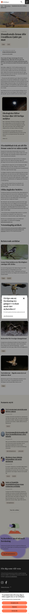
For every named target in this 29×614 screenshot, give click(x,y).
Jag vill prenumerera (8, 316)
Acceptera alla (14, 603)
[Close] (23, 298)
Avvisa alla (14, 611)
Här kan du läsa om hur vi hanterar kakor (11, 599)
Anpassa (14, 607)
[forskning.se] (4, 2)
